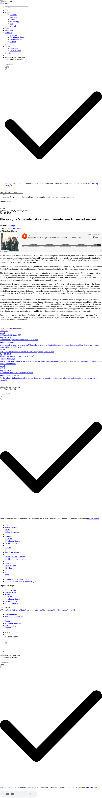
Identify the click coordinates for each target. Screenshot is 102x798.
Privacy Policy (93, 519)
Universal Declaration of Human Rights (20, 581)
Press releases (15, 51)
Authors (8, 572)
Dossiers (13, 35)
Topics (7, 12)
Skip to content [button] (6, 1)
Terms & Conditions (13, 623)
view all (13, 26)
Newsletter (14, 48)
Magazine (9, 30)
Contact (8, 621)
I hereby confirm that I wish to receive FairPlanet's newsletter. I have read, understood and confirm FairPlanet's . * (50, 519)
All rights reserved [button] (12, 637)
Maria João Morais (14, 228)
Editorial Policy (11, 614)
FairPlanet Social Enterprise (16, 559)
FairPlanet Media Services (15, 557)
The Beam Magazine (13, 552)
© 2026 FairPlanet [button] (12, 632)
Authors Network (12, 603)
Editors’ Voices (11, 527)
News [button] (7, 46)
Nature (12, 19)
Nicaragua (11, 225)
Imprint (8, 628)
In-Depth (8, 33)
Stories (7, 530)
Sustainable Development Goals (17, 579)
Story (7, 28)
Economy (14, 17)
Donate (8, 53)
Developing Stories (17, 37)
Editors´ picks (10, 592)
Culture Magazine (12, 532)
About (7, 10)
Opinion (8, 44)
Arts (11, 24)
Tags (7, 575)
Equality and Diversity (14, 616)
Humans (13, 15)
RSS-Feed (9, 568)
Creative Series (16, 39)
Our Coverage (10, 590)
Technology (14, 21)
